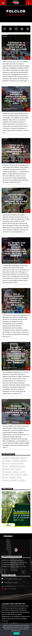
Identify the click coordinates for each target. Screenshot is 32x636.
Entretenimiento (7, 189)
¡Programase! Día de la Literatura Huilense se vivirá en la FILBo (16, 199)
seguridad (5, 480)
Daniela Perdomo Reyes (10, 108)
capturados (6, 461)
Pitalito (18, 475)
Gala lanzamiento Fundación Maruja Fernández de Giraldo (16, 299)
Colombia (15, 461)
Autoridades (15, 458)
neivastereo (6, 421)
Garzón (4, 466)
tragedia (14, 480)
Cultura (4, 36)
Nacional (5, 475)
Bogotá (23, 458)
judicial (16, 472)
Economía (23, 461)
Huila (12, 469)
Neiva (12, 475)
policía (25, 475)
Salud (19, 477)
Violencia (22, 480)
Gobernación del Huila (17, 466)
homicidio (5, 469)
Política (4, 401)
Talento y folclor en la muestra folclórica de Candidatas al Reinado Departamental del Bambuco (16, 355)
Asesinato (5, 458)
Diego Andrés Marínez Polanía (12, 57)
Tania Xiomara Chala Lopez (11, 160)
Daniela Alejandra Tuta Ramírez (12, 310)
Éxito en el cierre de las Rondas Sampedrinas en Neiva (16, 149)
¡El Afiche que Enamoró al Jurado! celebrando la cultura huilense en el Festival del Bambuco (16, 249)
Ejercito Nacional (17, 463)
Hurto (18, 469)
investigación (7, 472)
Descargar (5, 621)
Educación (6, 463)
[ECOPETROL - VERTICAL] (16, 509)
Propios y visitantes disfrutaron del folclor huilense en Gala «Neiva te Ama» (16, 97)
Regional (13, 477)
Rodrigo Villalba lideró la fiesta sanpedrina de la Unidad (16, 410)
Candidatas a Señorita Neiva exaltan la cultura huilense (16, 46)
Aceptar (16, 633)
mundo (22, 472)
